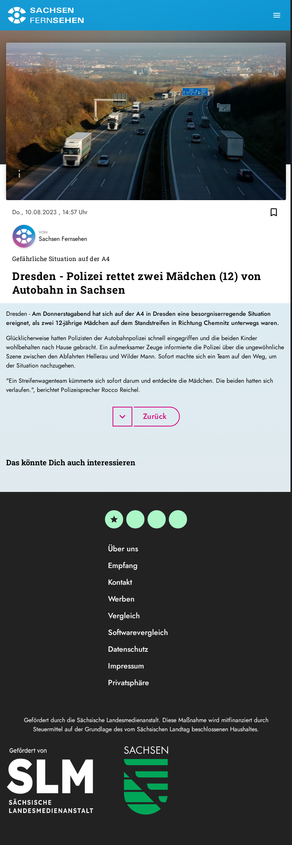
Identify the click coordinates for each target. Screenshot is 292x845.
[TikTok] (178, 519)
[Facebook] (135, 519)
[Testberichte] (114, 519)
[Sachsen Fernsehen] (45, 15)
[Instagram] (157, 519)
